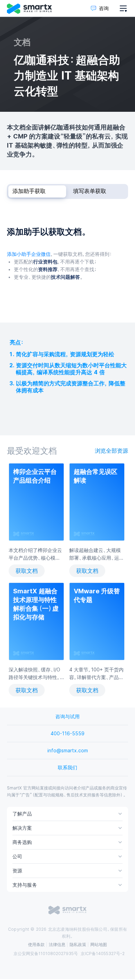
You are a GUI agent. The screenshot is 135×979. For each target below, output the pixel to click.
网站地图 (98, 945)
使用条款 (36, 945)
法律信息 (57, 945)
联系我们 (67, 767)
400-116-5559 (67, 733)
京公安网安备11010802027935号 (46, 954)
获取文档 (27, 571)
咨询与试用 (67, 716)
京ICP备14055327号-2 (103, 954)
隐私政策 (78, 945)
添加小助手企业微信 (29, 254)
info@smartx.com (67, 750)
